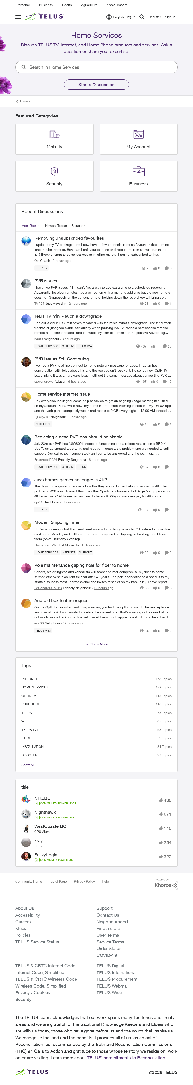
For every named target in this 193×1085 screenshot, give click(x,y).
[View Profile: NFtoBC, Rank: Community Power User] (26, 800)
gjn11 (38, 502)
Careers (23, 921)
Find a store (108, 928)
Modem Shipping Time (56, 522)
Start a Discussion (96, 84)
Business (46, 5)
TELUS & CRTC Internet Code (45, 965)
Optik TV (28, 696)
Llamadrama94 (45, 545)
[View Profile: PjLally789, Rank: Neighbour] (26, 397)
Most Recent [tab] (30, 225)
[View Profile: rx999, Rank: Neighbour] (26, 319)
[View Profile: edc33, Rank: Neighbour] (26, 603)
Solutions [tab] (78, 225)
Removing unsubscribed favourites (69, 238)
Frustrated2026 (45, 459)
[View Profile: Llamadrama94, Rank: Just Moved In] (26, 525)
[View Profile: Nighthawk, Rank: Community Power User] (26, 814)
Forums (25, 101)
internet (29, 679)
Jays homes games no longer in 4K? (70, 479)
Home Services (34, 687)
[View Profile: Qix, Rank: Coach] (26, 241)
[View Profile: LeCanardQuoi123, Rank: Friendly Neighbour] (26, 568)
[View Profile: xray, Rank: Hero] (26, 842)
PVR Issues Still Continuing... (63, 358)
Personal (23, 5)
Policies (23, 935)
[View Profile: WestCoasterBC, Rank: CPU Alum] (26, 828)
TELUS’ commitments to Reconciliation (126, 1057)
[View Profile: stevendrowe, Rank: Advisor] (26, 362)
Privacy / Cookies (32, 992)
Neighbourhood (112, 921)
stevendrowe (44, 381)
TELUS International (116, 972)
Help (105, 881)
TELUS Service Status (37, 941)
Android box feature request (62, 600)
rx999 (38, 339)
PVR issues (45, 280)
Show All (27, 765)
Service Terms (110, 941)
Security (23, 999)
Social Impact (117, 5)
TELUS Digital (110, 965)
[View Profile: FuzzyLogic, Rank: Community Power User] (26, 856)
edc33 (39, 623)
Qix (36, 261)
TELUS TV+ (30, 730)
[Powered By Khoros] (166, 884)
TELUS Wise (109, 992)
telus (26, 713)
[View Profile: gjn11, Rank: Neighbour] (26, 482)
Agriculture (89, 5)
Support (104, 908)
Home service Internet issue (62, 394)
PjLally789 (42, 417)
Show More (99, 644)
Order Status (109, 948)
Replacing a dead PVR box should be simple (78, 436)
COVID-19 (106, 955)
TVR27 (39, 303)
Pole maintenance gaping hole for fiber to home (81, 565)
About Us (24, 908)
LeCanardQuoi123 (48, 588)
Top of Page (58, 881)
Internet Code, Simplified (39, 972)
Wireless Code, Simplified (40, 985)
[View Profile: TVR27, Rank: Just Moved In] (26, 283)
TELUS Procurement (116, 979)
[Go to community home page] (44, 17)
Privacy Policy (84, 881)
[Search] (142, 17)
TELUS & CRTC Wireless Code (46, 979)
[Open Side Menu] (18, 16)
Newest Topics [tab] (56, 225)
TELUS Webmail (112, 985)
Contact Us (107, 915)
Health (67, 5)
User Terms (107, 935)
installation (32, 747)
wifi (24, 721)
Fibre (26, 738)
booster (29, 755)
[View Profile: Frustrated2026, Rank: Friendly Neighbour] (26, 440)
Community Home (28, 881)
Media (21, 928)
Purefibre (30, 704)
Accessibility (27, 915)
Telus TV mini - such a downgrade (68, 316)
